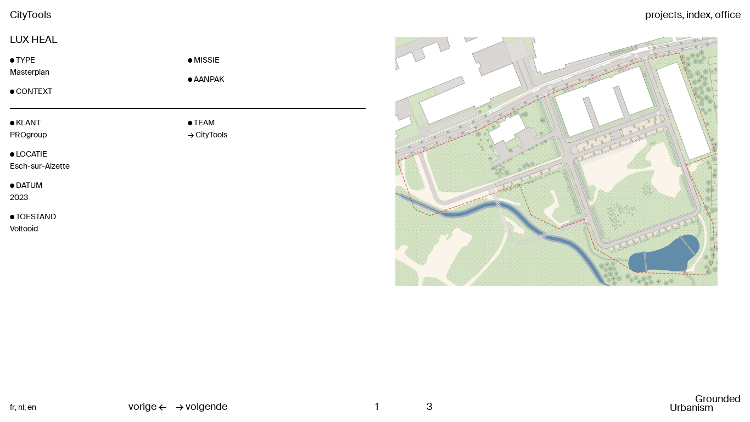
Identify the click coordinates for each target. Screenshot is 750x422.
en (31, 407)
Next (618, 210)
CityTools (30, 15)
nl (21, 407)
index (698, 15)
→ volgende (201, 407)
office (728, 15)
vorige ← (147, 407)
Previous (436, 210)
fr (12, 407)
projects (663, 15)
